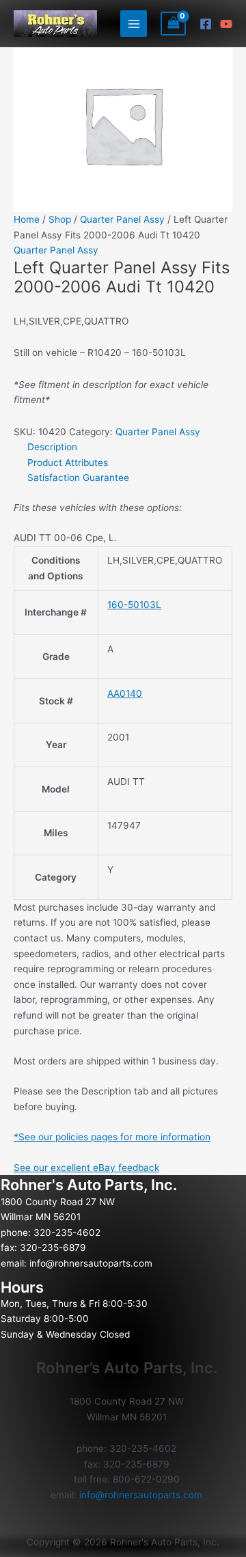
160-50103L (134, 604)
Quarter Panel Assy (122, 219)
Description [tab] (52, 446)
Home (27, 219)
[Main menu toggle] (133, 23)
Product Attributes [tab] (67, 462)
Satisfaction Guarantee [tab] (78, 477)
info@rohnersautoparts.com (90, 1263)
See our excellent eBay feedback (86, 1167)
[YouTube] (226, 24)
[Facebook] (206, 24)
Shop (60, 219)
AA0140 (124, 693)
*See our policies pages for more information (112, 1136)
